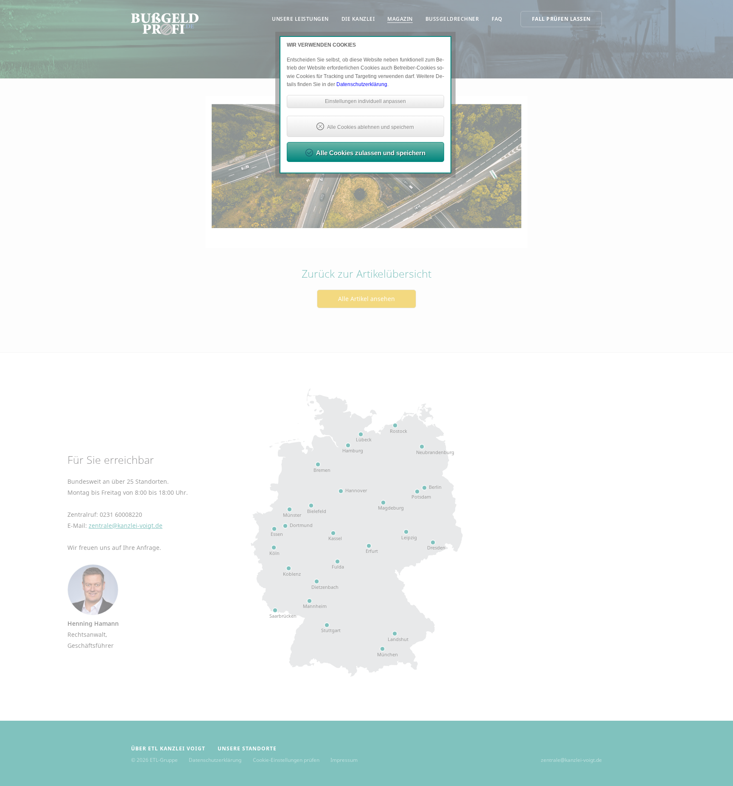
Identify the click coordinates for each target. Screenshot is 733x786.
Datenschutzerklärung (361, 84)
